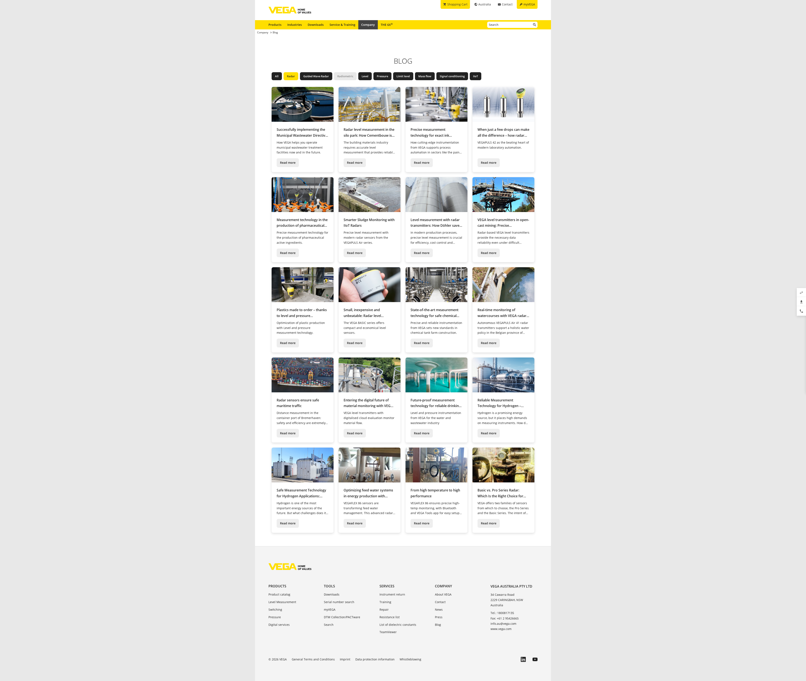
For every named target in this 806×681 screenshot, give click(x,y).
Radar (291, 76)
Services (386, 586)
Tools (329, 586)
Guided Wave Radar (316, 76)
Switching (275, 610)
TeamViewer (388, 632)
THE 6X (387, 24)
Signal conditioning (452, 76)
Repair (384, 610)
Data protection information (375, 659)
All (277, 76)
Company (368, 25)
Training (385, 602)
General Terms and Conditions (313, 659)
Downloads (316, 25)
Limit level (403, 76)
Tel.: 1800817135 (502, 613)
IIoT (475, 76)
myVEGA (329, 610)
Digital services (279, 625)
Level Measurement (282, 602)
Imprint (345, 659)
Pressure (382, 76)
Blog (438, 625)
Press (438, 617)
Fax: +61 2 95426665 (505, 618)
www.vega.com (501, 629)
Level (365, 76)
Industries (294, 25)
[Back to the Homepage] (289, 566)
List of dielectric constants (397, 625)
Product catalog (279, 594)
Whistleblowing (410, 659)
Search (329, 625)
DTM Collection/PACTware (342, 617)
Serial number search (339, 602)
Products (274, 25)
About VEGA (443, 594)
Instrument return (392, 594)
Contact (440, 602)
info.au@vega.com (503, 624)
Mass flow (424, 76)
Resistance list (389, 617)
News (439, 610)
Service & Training (342, 25)
